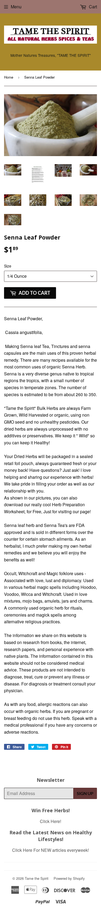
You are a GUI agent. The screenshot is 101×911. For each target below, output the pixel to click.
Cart (92, 6)
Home (8, 77)
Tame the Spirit (36, 878)
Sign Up (85, 793)
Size (7, 266)
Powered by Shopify (69, 878)
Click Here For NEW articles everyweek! (50, 850)
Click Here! (50, 821)
